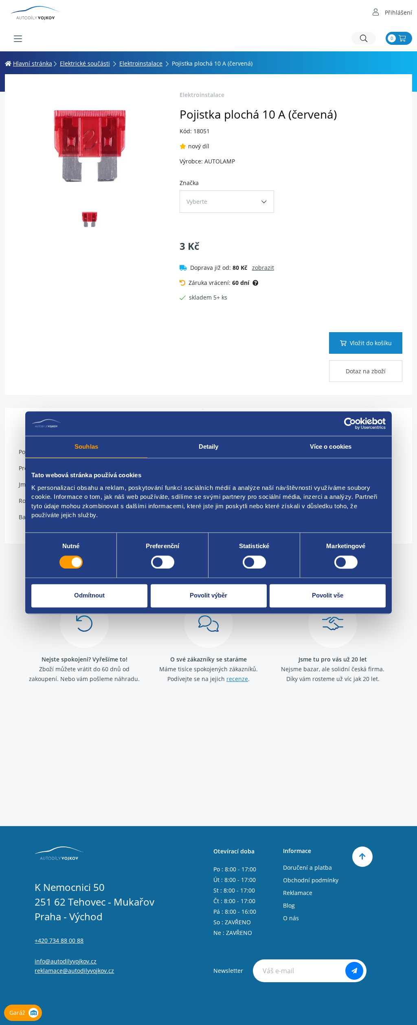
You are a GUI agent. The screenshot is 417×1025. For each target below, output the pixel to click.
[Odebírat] (354, 971)
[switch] (162, 562)
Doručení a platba (307, 867)
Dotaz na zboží (366, 371)
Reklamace (297, 893)
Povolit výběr (208, 595)
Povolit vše (327, 595)
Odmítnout (89, 595)
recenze (237, 679)
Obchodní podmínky (310, 880)
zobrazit (263, 267)
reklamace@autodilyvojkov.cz (74, 970)
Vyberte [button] (197, 201)
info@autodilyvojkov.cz (66, 961)
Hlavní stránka (32, 63)
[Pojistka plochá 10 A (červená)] (90, 145)
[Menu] (18, 39)
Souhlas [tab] (86, 446)
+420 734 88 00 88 (59, 940)
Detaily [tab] (209, 446)
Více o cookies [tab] (330, 446)
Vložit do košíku (371, 343)
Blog (289, 905)
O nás (291, 918)
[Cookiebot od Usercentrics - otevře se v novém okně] (350, 423)
